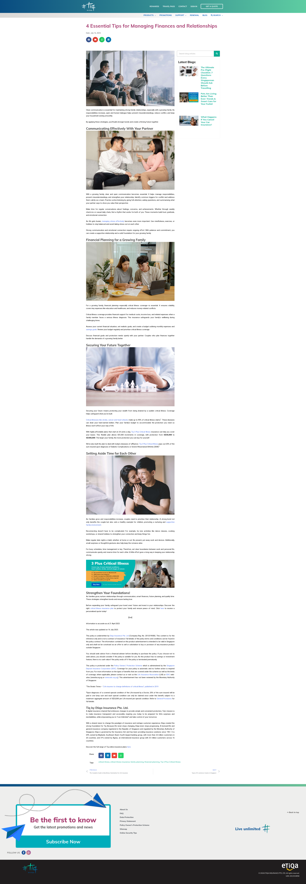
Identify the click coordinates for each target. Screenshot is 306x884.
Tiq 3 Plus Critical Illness (141, 432)
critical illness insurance (120, 762)
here (162, 608)
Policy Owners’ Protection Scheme (128, 666)
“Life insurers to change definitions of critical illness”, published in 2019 (130, 686)
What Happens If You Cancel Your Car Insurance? (208, 121)
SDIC (168, 675)
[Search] (217, 54)
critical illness (103, 762)
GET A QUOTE (212, 6)
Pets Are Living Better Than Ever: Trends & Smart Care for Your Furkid (208, 98)
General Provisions (164, 699)
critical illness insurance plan (102, 608)
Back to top (294, 812)
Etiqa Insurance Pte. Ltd (119, 636)
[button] (88, 39)
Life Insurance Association (148, 675)
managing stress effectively (113, 221)
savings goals (91, 329)
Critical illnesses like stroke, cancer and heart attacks (107, 420)
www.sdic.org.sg (111, 677)
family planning (137, 762)
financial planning (152, 762)
